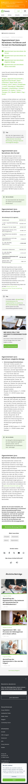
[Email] (18, 553)
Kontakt (3, 732)
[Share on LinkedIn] (4, 553)
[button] (25, 11)
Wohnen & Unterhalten (17, 37)
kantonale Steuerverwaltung (12, 486)
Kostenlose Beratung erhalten (14, 527)
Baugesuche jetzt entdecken (12, 6)
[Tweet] (14, 553)
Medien (3, 747)
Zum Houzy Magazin (14, 670)
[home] (7, 11)
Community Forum (6, 722)
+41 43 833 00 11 (5, 761)
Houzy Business (5, 744)
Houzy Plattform (5, 710)
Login (18, 11)
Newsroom (4, 738)
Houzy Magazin (5, 37)
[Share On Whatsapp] (23, 553)
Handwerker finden (6, 713)
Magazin (3, 719)
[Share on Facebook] (9, 553)
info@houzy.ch (5, 762)
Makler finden (4, 716)
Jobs (2, 741)
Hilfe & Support (5, 735)
